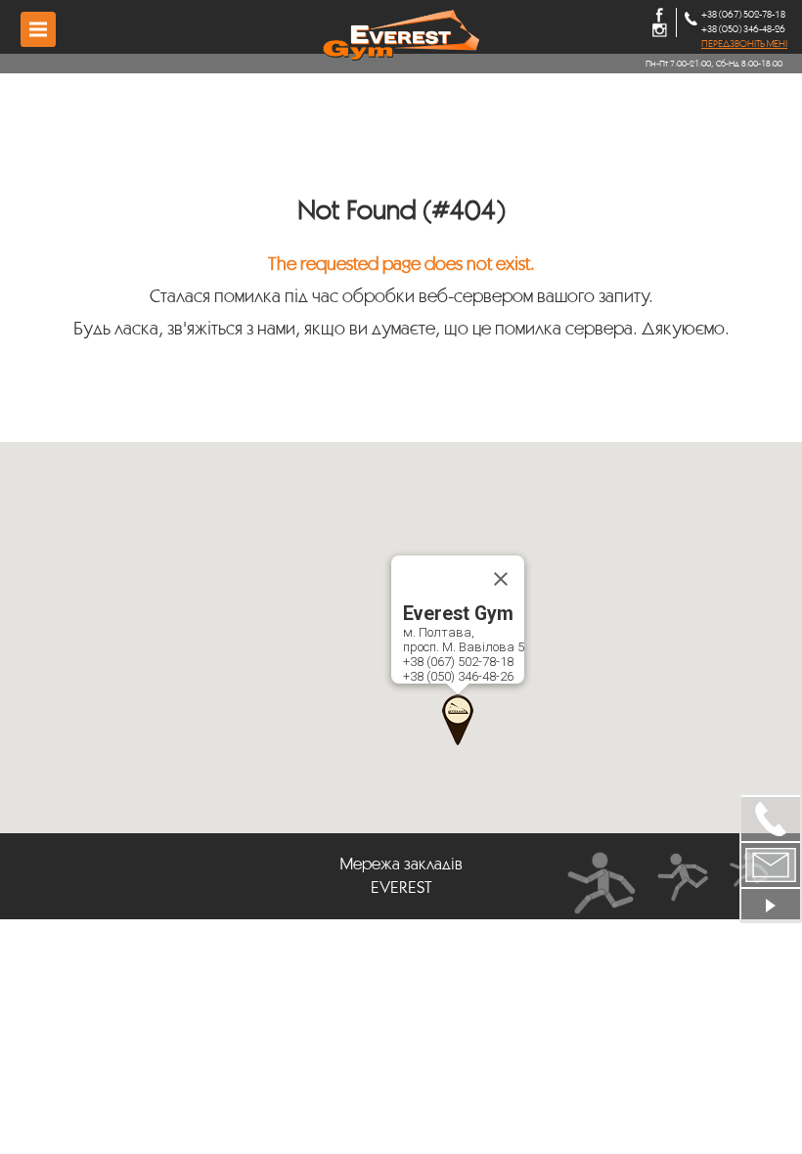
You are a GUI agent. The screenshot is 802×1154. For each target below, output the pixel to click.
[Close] (500, 578)
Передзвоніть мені (744, 43)
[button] (457, 720)
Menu (38, 29)
